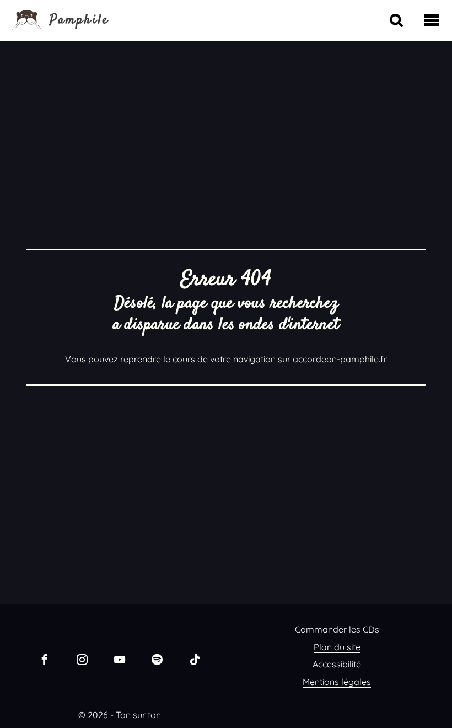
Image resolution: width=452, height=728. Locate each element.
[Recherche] (396, 20)
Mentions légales (337, 681)
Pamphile (80, 20)
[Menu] (431, 20)
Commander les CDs (337, 629)
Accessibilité (337, 664)
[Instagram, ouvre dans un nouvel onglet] (82, 659)
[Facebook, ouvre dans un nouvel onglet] (45, 659)
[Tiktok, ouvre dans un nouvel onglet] (194, 659)
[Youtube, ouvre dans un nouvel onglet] (119, 659)
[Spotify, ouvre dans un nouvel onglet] (157, 659)
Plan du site (337, 646)
